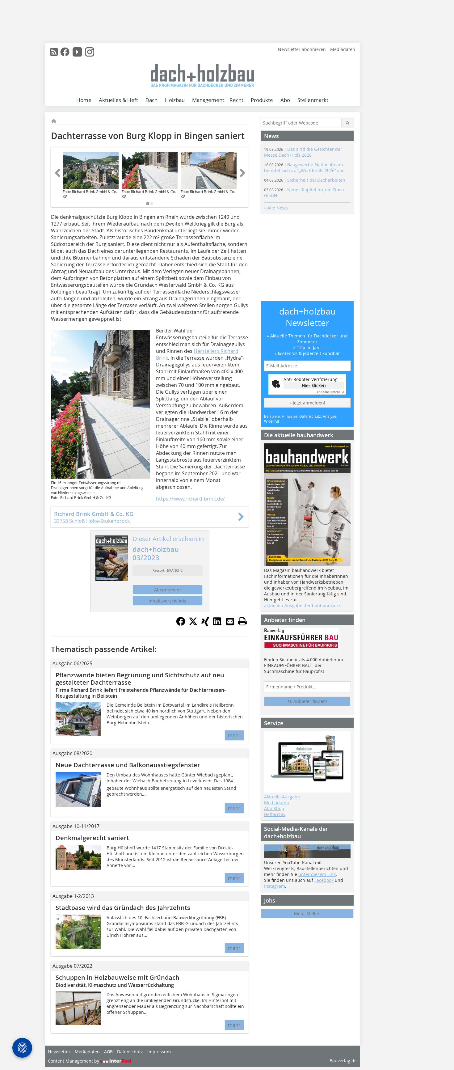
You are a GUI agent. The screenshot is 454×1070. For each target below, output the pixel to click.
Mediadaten (342, 49)
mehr (234, 735)
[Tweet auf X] (193, 624)
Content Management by (74, 1061)
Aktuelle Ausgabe (282, 797)
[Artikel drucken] (242, 621)
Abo (285, 100)
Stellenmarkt (312, 100)
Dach (151, 100)
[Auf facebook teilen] (180, 624)
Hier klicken (314, 385)
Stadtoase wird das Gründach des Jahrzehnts (123, 907)
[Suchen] (348, 123)
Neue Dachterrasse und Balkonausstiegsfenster (128, 765)
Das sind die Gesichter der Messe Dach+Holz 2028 (303, 152)
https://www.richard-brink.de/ (190, 498)
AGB (108, 1052)
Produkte (262, 100)
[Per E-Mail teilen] (230, 621)
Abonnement (167, 590)
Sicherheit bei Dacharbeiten (304, 180)
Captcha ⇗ (330, 392)
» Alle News (276, 208)
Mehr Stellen (307, 913)
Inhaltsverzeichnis (167, 601)
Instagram (274, 886)
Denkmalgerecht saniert (92, 838)
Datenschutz (130, 1052)
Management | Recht (217, 100)
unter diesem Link (317, 874)
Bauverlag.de (343, 1061)
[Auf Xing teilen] (205, 624)
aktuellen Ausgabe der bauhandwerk (302, 605)
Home (83, 100)
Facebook (324, 880)
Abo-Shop (274, 808)
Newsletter (59, 1052)
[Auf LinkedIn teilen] (218, 624)
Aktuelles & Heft (118, 100)
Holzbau (175, 100)
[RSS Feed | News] (54, 52)
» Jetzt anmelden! (307, 403)
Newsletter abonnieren (302, 49)
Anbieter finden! (309, 701)
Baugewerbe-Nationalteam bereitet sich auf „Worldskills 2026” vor (304, 167)
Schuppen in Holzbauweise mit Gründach (117, 977)
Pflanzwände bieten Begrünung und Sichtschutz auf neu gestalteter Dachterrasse (140, 679)
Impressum (159, 1052)
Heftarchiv (274, 814)
